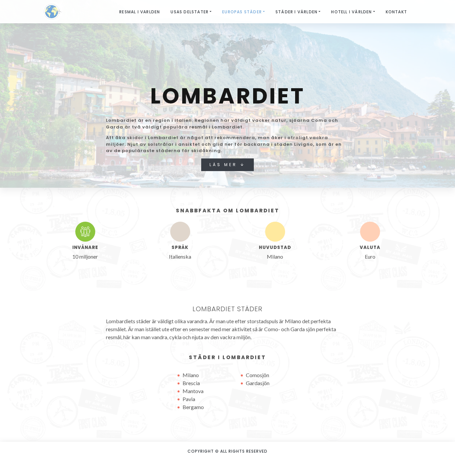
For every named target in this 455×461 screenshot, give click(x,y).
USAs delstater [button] (190, 12)
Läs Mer (225, 164)
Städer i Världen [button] (296, 12)
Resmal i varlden (139, 12)
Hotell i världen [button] (351, 12)
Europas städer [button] (242, 12)
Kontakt (396, 12)
